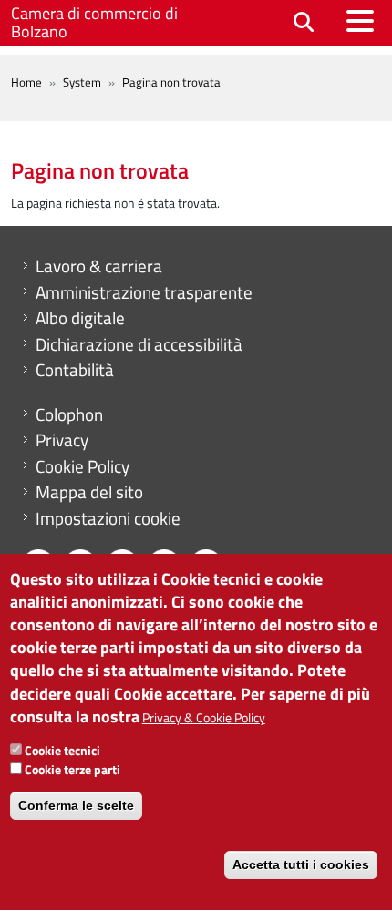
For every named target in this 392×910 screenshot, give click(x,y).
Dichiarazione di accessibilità (139, 344)
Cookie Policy (82, 466)
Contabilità (75, 370)
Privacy (62, 440)
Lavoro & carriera (99, 266)
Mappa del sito (89, 492)
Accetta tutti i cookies (300, 864)
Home (26, 82)
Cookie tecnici (62, 750)
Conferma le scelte (76, 805)
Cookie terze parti (72, 769)
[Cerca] (304, 23)
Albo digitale (80, 318)
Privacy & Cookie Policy (203, 717)
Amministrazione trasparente (144, 292)
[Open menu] (360, 21)
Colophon (69, 414)
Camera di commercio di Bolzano (94, 22)
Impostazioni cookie (108, 518)
